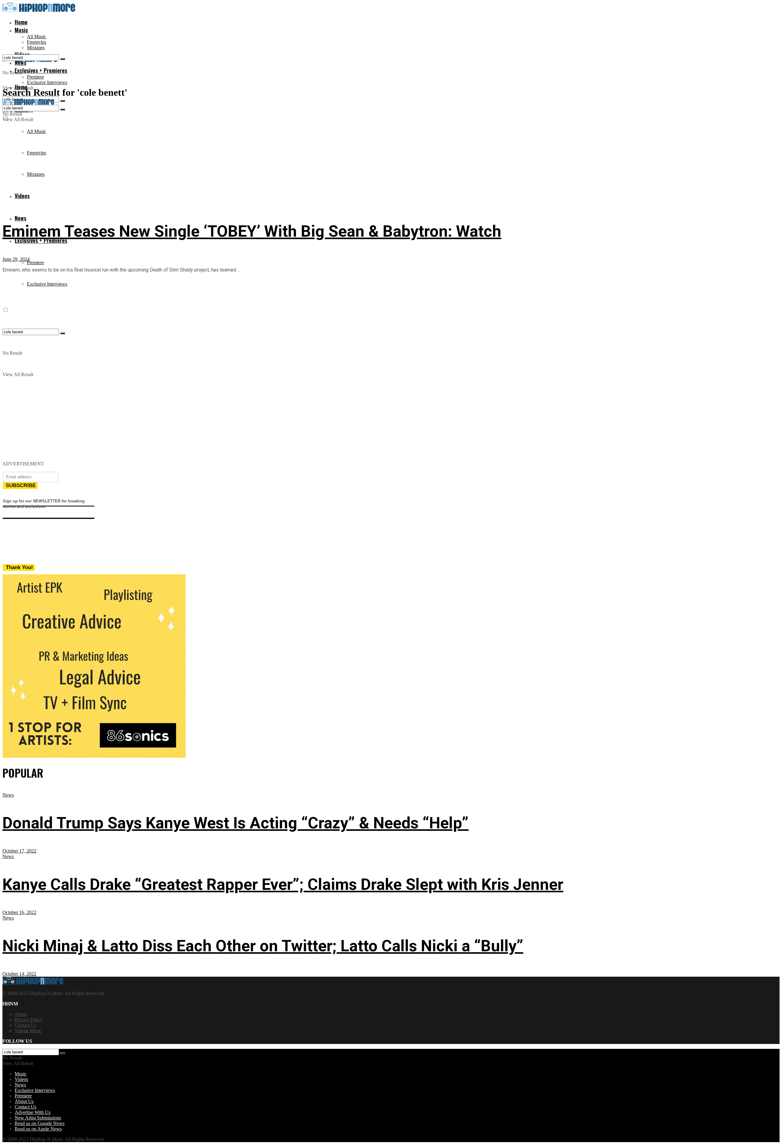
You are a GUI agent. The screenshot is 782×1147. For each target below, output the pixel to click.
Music (21, 30)
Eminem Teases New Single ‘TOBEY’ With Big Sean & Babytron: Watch (251, 231)
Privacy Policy (29, 1019)
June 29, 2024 (16, 259)
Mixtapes (36, 47)
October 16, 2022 (19, 912)
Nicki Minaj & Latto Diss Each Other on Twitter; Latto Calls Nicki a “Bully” (262, 946)
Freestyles (36, 42)
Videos (21, 1079)
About (21, 1014)
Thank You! (19, 567)
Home (21, 22)
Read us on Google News (39, 1123)
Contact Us (25, 1025)
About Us (24, 1101)
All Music (36, 36)
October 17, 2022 (19, 850)
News (20, 218)
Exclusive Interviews (47, 82)
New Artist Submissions (38, 1117)
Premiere (35, 77)
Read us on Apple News (38, 1128)
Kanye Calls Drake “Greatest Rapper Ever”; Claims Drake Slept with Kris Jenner (282, 884)
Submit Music (28, 1030)
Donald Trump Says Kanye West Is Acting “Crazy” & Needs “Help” (235, 823)
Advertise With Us (32, 1112)
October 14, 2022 (19, 973)
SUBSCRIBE (21, 485)
